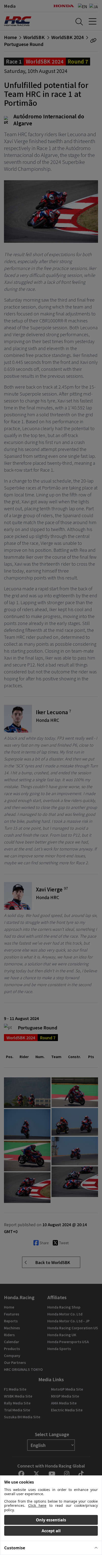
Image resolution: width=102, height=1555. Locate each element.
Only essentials (51, 1520)
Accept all (51, 1530)
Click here (37, 1505)
